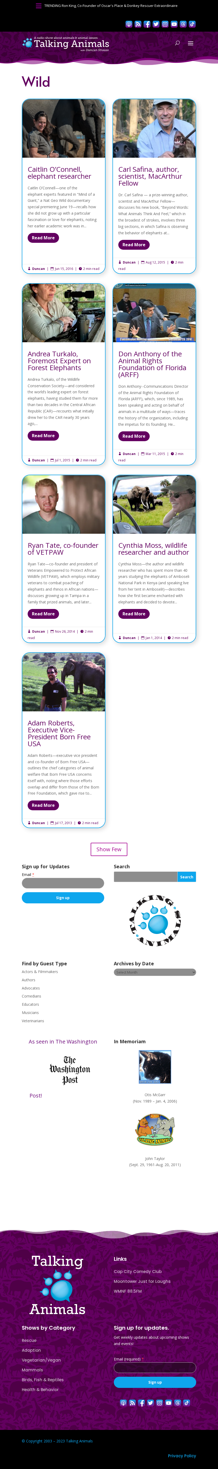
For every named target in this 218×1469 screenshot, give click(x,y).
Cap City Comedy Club (138, 1271)
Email (28, 874)
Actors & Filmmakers (40, 971)
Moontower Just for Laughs (142, 1281)
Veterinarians (33, 1020)
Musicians (30, 1012)
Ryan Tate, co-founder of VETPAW (63, 558)
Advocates (31, 988)
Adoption (31, 1350)
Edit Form (122, 1352)
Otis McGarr (155, 1094)
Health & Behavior (40, 1389)
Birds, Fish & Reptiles (43, 1380)
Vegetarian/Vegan (41, 1360)
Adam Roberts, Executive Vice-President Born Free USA (63, 740)
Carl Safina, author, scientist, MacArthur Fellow (154, 186)
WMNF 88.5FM (128, 1291)
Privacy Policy (182, 1456)
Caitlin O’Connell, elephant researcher (63, 186)
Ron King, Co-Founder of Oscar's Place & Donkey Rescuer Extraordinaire (120, 5)
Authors (28, 979)
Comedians (31, 996)
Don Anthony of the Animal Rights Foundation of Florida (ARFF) (154, 374)
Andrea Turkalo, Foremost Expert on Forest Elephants (63, 374)
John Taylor (155, 1158)
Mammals (32, 1370)
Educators (30, 1004)
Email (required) (129, 1359)
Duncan (38, 268)
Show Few (109, 849)
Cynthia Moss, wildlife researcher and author (154, 558)
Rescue (29, 1340)
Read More (43, 238)
